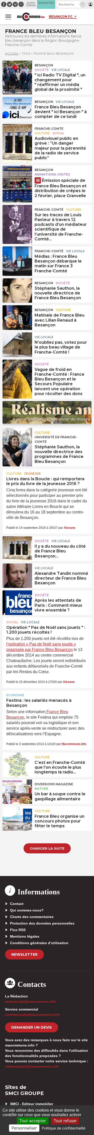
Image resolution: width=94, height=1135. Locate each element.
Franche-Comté (49, 128)
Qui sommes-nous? (27, 910)
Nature (41, 789)
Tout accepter (32, 1120)
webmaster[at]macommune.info (32, 1066)
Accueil (12, 53)
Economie (15, 695)
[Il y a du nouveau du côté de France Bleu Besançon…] (17, 547)
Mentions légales (24, 936)
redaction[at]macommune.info (31, 1001)
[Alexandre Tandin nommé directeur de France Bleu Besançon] (17, 574)
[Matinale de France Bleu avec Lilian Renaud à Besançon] (17, 316)
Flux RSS (18, 930)
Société (42, 70)
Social (58, 133)
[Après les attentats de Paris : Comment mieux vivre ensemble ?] (17, 601)
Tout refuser (65, 1120)
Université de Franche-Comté (56, 439)
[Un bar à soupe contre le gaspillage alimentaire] (17, 790)
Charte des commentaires (32, 917)
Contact (17, 904)
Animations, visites (52, 174)
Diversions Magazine (54, 784)
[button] (82, 4)
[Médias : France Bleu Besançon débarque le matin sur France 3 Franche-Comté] (17, 257)
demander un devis (31, 1027)
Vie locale (60, 70)
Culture (42, 133)
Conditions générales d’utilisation (39, 943)
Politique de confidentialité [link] (63, 1128)
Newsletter (24, 954)
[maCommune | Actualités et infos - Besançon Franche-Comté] (31, 16)
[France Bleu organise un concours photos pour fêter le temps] (17, 817)
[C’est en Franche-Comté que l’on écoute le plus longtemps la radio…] (17, 764)
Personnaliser (24, 1127)
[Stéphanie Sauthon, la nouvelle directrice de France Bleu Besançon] (17, 289)
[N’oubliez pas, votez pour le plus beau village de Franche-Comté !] (17, 343)
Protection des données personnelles (42, 923)
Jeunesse (32, 473)
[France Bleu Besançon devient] (17, 108)
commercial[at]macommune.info (32, 1015)
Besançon (44, 65)
